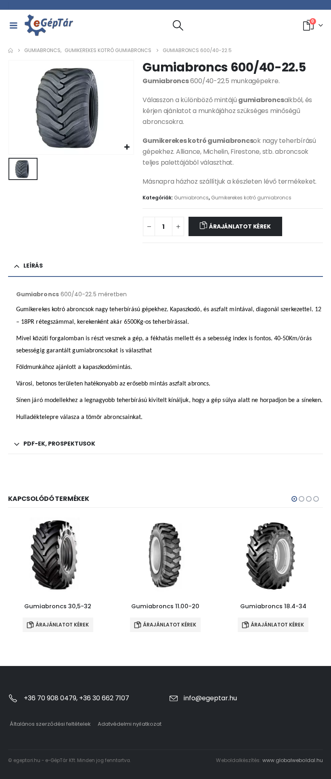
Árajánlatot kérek (239, 226)
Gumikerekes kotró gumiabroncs (251, 197)
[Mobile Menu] (13, 25)
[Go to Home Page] (10, 50)
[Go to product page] (58, 554)
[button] (178, 25)
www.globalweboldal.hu (292, 760)
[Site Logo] (49, 25)
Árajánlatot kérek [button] (62, 624)
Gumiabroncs (191, 197)
